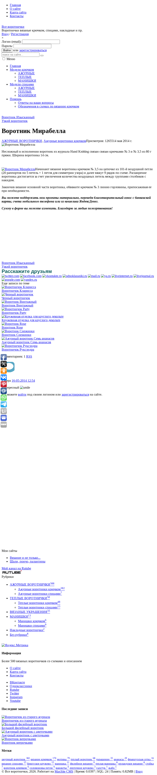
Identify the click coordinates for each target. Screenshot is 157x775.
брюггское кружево (40, 763)
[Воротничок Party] (16, 309)
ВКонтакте (17, 682)
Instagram (16, 697)
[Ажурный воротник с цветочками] (27, 731)
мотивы (63, 759)
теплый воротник (83, 759)
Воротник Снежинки (16, 335)
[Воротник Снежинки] (18, 331)
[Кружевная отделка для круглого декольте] (33, 316)
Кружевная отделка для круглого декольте (31, 320)
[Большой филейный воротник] (24, 724)
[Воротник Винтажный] (19, 301)
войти (22, 394)
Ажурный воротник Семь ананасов (26, 342)
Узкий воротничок (15, 121)
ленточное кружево (82, 767)
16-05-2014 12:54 (23, 380)
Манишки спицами (32, 625)
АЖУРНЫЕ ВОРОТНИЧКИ (22, 141)
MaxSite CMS (64, 771)
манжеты (62, 767)
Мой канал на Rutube (16, 568)
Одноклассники (21, 686)
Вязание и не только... (25, 557)
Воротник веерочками (17, 742)
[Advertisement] (76, 113)
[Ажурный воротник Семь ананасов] (28, 338)
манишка (62, 763)
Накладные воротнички (27, 630)
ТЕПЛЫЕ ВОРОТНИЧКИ (30, 598)
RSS (29, 356)
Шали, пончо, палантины (27, 561)
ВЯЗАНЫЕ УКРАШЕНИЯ (30, 612)
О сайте (15, 668)
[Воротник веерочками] (19, 739)
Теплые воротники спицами (39, 607)
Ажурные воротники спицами (40, 593)
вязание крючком (43, 759)
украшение (104, 759)
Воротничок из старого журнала (24, 720)
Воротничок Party (14, 312)
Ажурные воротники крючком (65, 141)
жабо (112, 767)
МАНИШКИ (20, 616)
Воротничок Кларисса (17, 290)
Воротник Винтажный (17, 305)
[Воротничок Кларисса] (19, 287)
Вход (5, 34)
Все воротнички (13, 26)
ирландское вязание (131, 763)
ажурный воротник (16, 759)
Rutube (14, 689)
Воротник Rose (12, 327)
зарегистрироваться (33, 50)
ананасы (120, 759)
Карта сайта (18, 671)
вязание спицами (14, 763)
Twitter (14, 693)
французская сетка (141, 759)
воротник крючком (16, 767)
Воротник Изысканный (18, 117)
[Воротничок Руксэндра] (19, 346)
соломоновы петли (42, 767)
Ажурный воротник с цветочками (25, 735)
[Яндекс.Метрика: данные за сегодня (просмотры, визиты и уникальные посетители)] (15, 645)
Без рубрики (19, 634)
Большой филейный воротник (23, 728)
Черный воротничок (16, 298)
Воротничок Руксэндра (18, 349)
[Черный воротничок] (17, 294)
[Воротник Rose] (14, 323)
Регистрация (20, 34)
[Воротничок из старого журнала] (26, 717)
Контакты (17, 675)
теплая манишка (106, 763)
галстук (102, 767)
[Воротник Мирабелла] (18, 169)
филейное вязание (82, 763)
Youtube (15, 700)
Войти (7, 50)
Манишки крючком (32, 621)
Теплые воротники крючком (39, 603)
